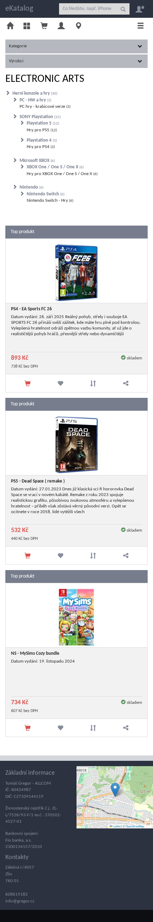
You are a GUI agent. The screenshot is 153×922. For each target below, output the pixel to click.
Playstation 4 (41, 140)
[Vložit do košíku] (28, 383)
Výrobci (16, 61)
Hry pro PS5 (41, 130)
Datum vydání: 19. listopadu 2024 (43, 661)
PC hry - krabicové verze (44, 106)
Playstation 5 (42, 123)
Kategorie (18, 46)
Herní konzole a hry (34, 93)
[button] (115, 790)
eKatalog (19, 9)
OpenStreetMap (135, 826)
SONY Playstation (39, 117)
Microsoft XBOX (37, 160)
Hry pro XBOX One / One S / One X (61, 174)
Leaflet (116, 826)
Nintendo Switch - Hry (49, 200)
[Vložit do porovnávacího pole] (92, 383)
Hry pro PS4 (40, 146)
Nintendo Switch (45, 194)
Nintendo (31, 187)
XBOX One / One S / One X (55, 167)
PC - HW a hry (35, 100)
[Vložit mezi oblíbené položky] (60, 383)
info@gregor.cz (19, 901)
